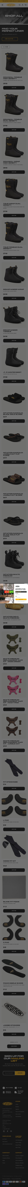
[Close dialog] (27, 584)
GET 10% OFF (21, 599)
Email (16, 596)
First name (16, 593)
